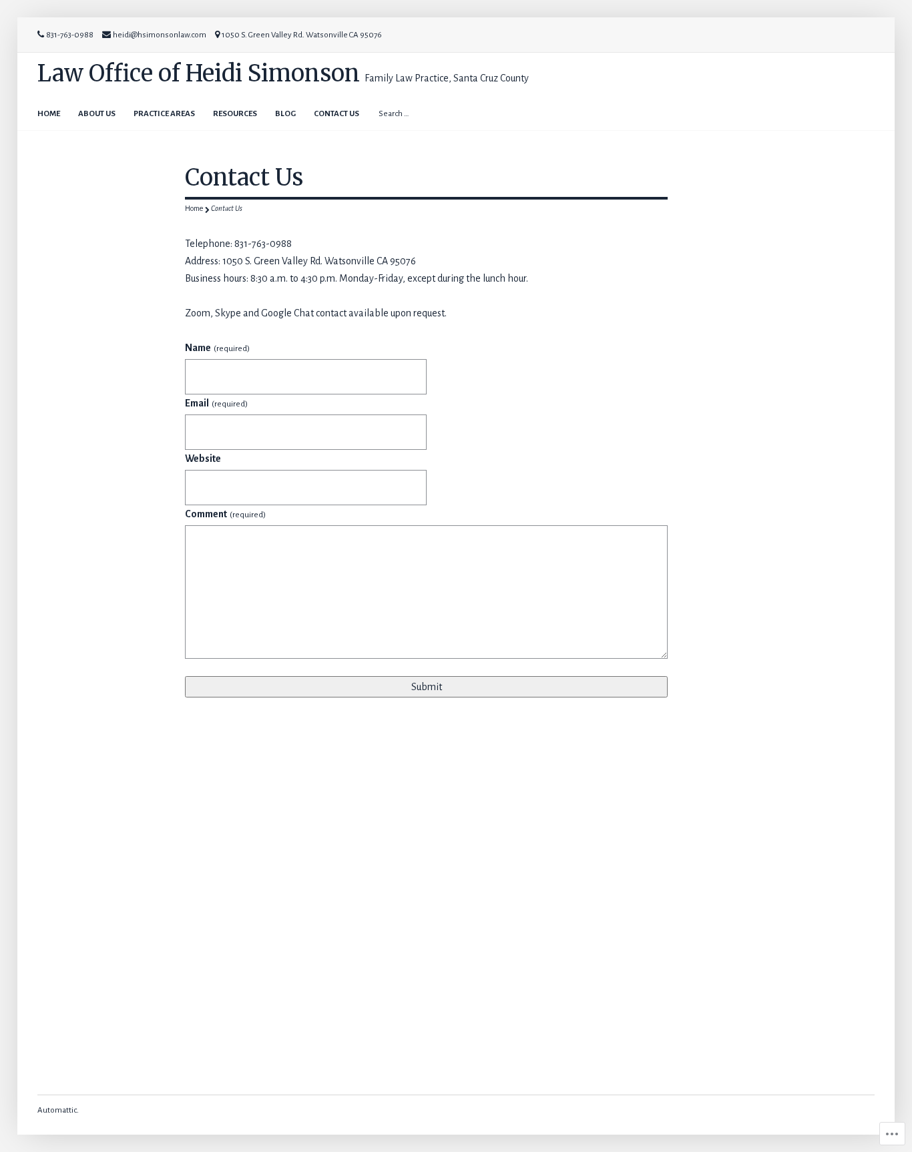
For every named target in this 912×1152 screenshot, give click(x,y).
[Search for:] (430, 112)
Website (203, 458)
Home (48, 113)
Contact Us (336, 113)
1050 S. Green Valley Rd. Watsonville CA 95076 (302, 35)
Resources (235, 113)
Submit (426, 686)
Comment (225, 514)
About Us (97, 113)
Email (216, 403)
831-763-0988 (69, 35)
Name (217, 347)
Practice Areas (164, 113)
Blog (285, 113)
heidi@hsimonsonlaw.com (159, 35)
